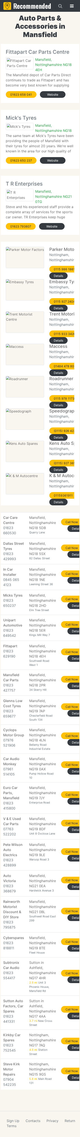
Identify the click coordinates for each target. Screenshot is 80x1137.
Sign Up (13, 1121)
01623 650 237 (21, 160)
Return (70, 1121)
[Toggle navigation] (72, 6)
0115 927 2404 (64, 301)
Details (58, 276)
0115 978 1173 (64, 398)
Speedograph (63, 411)
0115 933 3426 (65, 334)
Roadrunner (61, 378)
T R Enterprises (24, 184)
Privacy (52, 1121)
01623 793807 (20, 226)
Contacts (33, 1121)
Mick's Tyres (21, 118)
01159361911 (63, 495)
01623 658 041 (21, 94)
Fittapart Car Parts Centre (37, 52)
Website (52, 94)
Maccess (58, 346)
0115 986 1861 (64, 269)
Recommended (32, 6)
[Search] (60, 6)
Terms (11, 1126)
